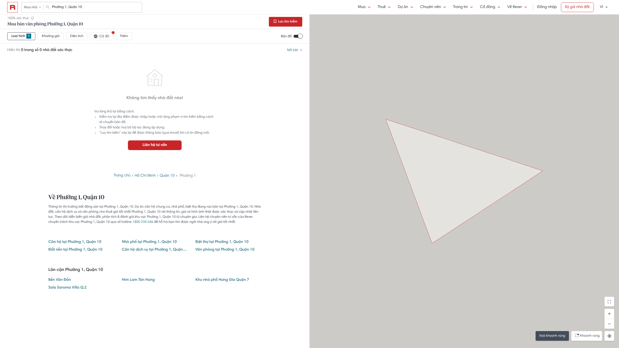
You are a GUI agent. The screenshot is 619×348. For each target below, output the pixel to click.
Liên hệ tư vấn (154, 145)
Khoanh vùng (590, 336)
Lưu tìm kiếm (287, 21)
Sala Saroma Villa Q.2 (67, 288)
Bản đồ (286, 36)
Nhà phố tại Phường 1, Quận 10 (149, 242)
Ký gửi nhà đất (577, 7)
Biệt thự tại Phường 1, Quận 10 (222, 242)
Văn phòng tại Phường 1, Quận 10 (224, 250)
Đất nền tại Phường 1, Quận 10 (75, 250)
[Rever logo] (12, 7)
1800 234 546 (143, 222)
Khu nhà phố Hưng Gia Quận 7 (222, 280)
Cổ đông (487, 7)
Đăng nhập (547, 7)
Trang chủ (122, 176)
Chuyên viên (430, 7)
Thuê (382, 7)
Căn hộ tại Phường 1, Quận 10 (74, 242)
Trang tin (460, 7)
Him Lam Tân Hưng (138, 280)
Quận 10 (167, 176)
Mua (361, 7)
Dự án (403, 7)
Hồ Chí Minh (144, 176)
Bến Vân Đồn (59, 280)
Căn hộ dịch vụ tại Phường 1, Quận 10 (155, 250)
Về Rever (514, 7)
